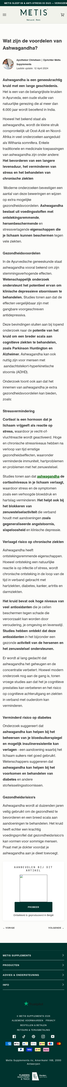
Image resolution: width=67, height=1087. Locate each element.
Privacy (50, 1020)
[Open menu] (8, 14)
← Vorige (9, 927)
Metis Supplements (31, 1016)
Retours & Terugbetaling (33, 1030)
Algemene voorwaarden (27, 1020)
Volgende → (56, 927)
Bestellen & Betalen (33, 1025)
